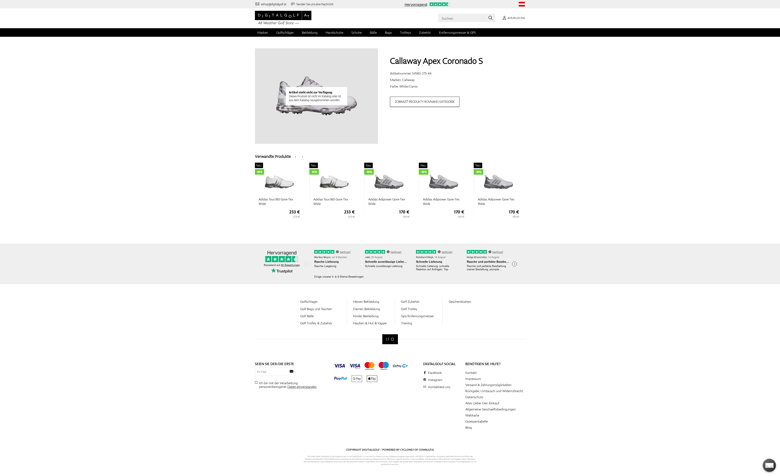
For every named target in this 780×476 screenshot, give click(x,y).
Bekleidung (309, 32)
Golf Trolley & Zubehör (316, 323)
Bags (388, 32)
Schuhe (356, 32)
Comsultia (426, 449)
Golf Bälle (307, 316)
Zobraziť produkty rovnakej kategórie (425, 102)
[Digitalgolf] (390, 339)
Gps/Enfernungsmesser (417, 316)
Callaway (408, 80)
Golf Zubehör (410, 301)
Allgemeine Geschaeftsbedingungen (490, 409)
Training (406, 323)
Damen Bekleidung (366, 309)
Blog (468, 427)
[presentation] (295, 156)
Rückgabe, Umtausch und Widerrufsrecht (494, 391)
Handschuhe (334, 32)
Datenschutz (474, 397)
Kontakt (471, 372)
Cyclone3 (407, 449)
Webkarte (472, 415)
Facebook (435, 372)
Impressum (473, 378)
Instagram (435, 380)
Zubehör (425, 32)
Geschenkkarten (460, 301)
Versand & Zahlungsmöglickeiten (488, 385)
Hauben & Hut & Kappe (370, 323)
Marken (262, 32)
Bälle (373, 32)
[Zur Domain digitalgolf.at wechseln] (522, 4)
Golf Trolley (409, 309)
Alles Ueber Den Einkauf (482, 403)
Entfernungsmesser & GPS (457, 32)
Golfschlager (309, 301)
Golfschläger (285, 32)
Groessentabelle (476, 421)
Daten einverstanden (302, 386)
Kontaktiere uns (439, 387)
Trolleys (405, 32)
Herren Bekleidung (366, 301)
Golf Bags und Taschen (316, 309)
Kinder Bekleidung (366, 316)
